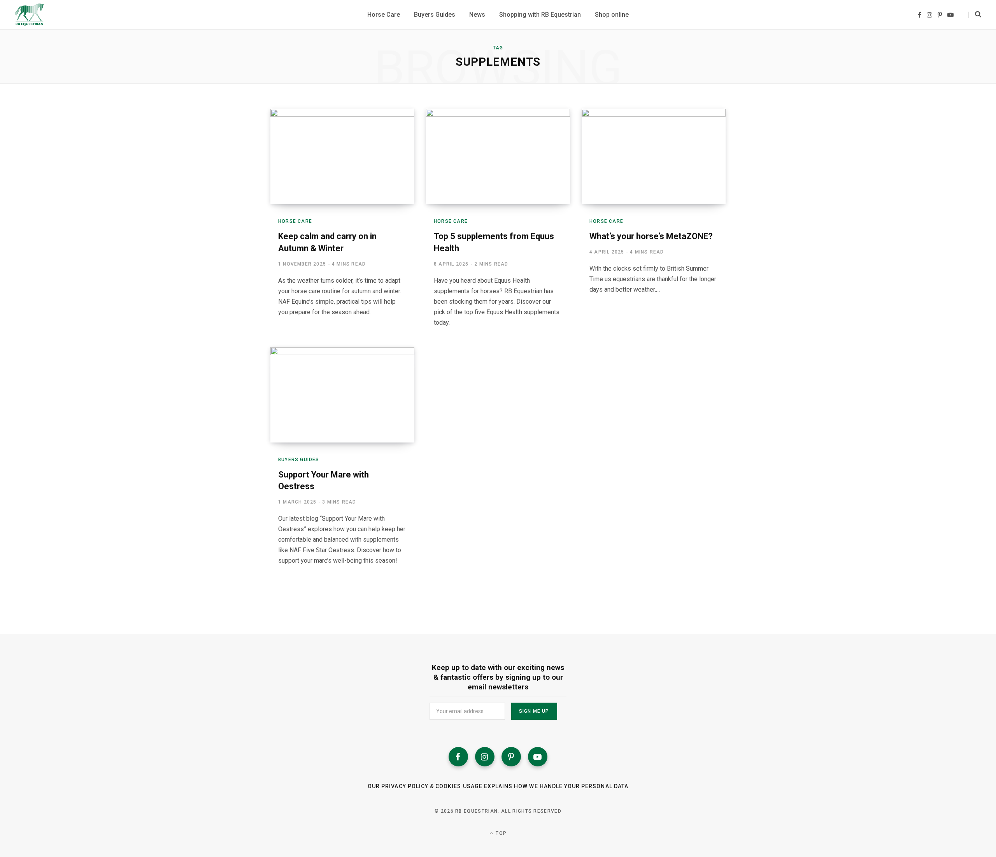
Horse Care (295, 221)
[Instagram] (484, 756)
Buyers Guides (298, 459)
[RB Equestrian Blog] (29, 14)
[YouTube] (537, 756)
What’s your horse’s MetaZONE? (651, 236)
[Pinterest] (511, 756)
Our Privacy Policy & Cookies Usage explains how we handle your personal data (498, 786)
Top (500, 833)
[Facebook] (458, 756)
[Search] (974, 14)
